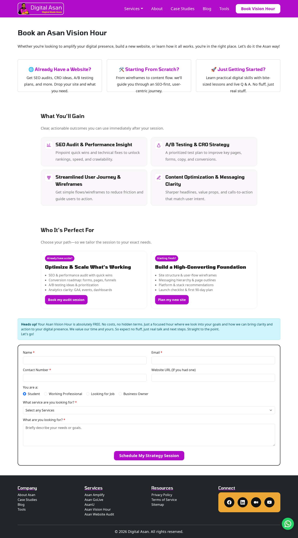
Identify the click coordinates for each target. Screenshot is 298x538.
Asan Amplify (94, 495)
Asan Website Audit (99, 514)
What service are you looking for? (50, 402)
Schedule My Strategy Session (149, 455)
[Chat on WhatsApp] (288, 524)
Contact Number (37, 370)
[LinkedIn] (243, 502)
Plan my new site (172, 299)
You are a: (30, 387)
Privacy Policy (161, 495)
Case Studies (183, 8)
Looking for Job (103, 394)
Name (29, 352)
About (157, 8)
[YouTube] (269, 502)
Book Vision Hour (258, 8)
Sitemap (157, 504)
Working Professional (65, 394)
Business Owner (135, 394)
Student (34, 394)
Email (156, 352)
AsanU (89, 504)
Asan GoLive (94, 499)
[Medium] (256, 502)
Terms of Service (164, 499)
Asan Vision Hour (98, 509)
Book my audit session (66, 299)
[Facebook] (229, 502)
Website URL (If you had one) (173, 370)
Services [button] (132, 8)
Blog (207, 8)
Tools (224, 8)
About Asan (26, 495)
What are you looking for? (44, 420)
